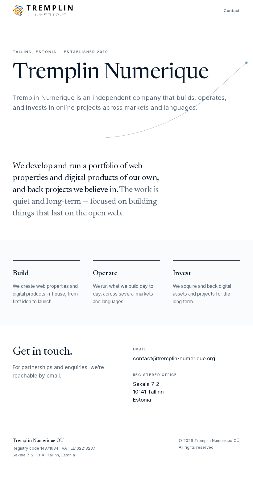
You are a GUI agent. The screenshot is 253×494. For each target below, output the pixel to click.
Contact (232, 10)
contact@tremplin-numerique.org (174, 358)
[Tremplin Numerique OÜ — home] (43, 10)
